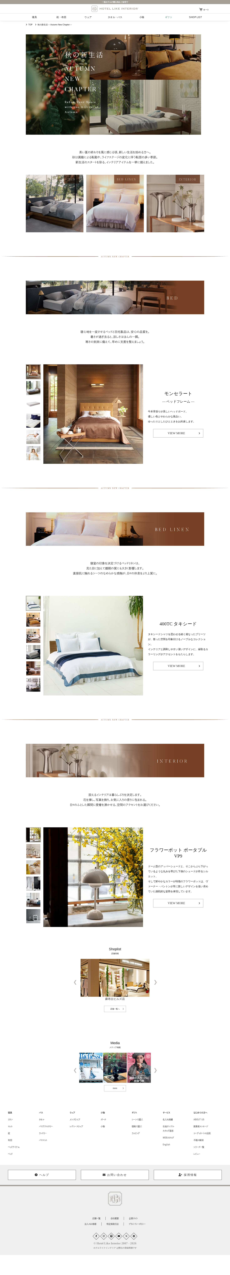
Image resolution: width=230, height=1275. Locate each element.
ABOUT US (199, 1119)
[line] (111, 1236)
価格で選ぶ (137, 1126)
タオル (41, 1119)
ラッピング (136, 1133)
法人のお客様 (90, 1224)
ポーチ (103, 1119)
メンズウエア (75, 1119)
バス (41, 1113)
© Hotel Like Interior (115, 1243)
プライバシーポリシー (137, 1224)
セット (10, 1126)
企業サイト (133, 1218)
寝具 (34, 17)
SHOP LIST (195, 17)
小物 (141, 17)
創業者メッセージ (201, 1126)
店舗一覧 (96, 1218)
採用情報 (190, 1174)
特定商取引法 (113, 1224)
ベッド (10, 1154)
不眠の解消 (199, 1140)
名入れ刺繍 (168, 1119)
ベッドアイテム (14, 1147)
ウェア (88, 17)
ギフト (168, 17)
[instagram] (103, 1236)
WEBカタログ (168, 1138)
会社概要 (115, 1218)
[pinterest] (133, 1236)
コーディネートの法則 (202, 1133)
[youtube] (118, 1236)
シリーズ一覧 (199, 1147)
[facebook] (96, 1236)
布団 (10, 1140)
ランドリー (42, 1133)
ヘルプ (44, 1174)
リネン (10, 1119)
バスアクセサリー (46, 1126)
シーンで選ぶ (137, 1119)
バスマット (43, 1140)
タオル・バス (115, 17)
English (166, 1144)
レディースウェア (76, 1126)
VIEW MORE (176, 433)
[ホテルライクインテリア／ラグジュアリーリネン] (115, 9)
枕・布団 (61, 17)
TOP (30, 24)
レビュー (197, 1154)
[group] (33, 371)
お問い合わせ (117, 1174)
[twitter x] (126, 1236)
